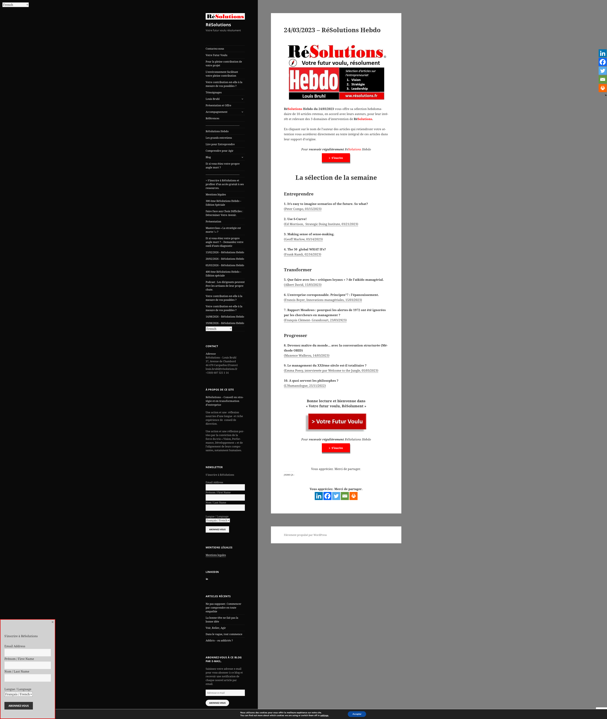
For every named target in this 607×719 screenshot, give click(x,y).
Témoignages (214, 92)
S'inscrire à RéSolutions (220, 474)
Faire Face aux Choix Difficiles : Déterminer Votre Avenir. (224, 213)
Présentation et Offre (218, 105)
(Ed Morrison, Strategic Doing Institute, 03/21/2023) (321, 224)
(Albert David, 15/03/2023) (303, 285)
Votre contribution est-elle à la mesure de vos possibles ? (224, 84)
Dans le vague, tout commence (224, 634)
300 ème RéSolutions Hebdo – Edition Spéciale (223, 202)
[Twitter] (336, 496)
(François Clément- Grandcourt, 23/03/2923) (315, 320)
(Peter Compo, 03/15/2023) (303, 209)
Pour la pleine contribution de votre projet (224, 63)
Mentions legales (216, 555)
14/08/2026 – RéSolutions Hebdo (225, 316)
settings (324, 715)
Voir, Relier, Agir (216, 628)
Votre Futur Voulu (216, 55)
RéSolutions (218, 24)
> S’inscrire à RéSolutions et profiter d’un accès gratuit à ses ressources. (225, 184)
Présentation (213, 221)
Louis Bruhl (213, 99)
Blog (208, 157)
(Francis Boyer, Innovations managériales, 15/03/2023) (323, 300)
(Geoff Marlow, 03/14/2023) (303, 239)
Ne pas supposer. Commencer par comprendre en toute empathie (223, 607)
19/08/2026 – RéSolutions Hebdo (225, 323)
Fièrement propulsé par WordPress (305, 535)
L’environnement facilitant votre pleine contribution (222, 73)
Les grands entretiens (219, 138)
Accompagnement (216, 112)
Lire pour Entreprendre (220, 144)
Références (212, 118)
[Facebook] (327, 496)
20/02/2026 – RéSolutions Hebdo (225, 259)
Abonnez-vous (217, 702)
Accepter (357, 714)
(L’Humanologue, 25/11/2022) (305, 386)
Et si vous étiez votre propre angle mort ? (223, 165)
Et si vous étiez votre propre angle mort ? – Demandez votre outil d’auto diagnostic (224, 242)
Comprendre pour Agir (219, 150)
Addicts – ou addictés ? (219, 640)
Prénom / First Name (218, 492)
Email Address (214, 482)
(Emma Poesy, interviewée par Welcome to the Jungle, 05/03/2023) (331, 370)
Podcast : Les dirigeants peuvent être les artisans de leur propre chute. (225, 285)
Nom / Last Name (216, 502)
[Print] (353, 496)
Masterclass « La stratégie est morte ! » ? (223, 230)
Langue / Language (217, 516)
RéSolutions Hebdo (217, 131)
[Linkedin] (319, 496)
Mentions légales (216, 194)
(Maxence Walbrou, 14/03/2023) (306, 355)
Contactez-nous (215, 48)
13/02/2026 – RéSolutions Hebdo (225, 252)
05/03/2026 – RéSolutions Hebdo (225, 265)
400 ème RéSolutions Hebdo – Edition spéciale (223, 273)
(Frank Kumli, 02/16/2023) (302, 254)
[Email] (345, 496)
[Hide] (605, 95)
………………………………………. (222, 125)
